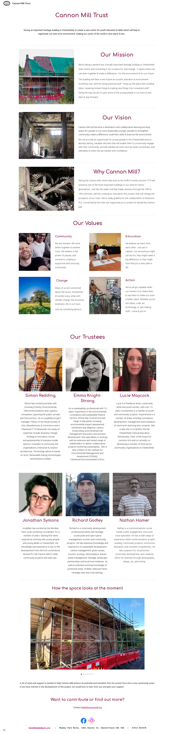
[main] (82, 15)
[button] (4, 730)
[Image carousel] (87, 636)
